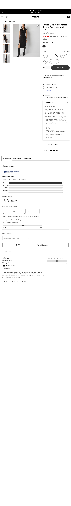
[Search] (64, 16)
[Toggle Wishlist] (37, 25)
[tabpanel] (35, 224)
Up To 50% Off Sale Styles (35, 10)
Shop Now (33, 12)
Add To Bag (60, 67)
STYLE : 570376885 (50, 106)
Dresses (12, 21)
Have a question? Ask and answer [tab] (22, 158)
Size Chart (67, 51)
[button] (68, 16)
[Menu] (2, 16)
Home (5, 21)
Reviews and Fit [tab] (6, 158)
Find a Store (50, 90)
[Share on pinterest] (57, 150)
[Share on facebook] (51, 150)
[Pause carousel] (69, 12)
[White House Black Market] (35, 17)
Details (45, 39)
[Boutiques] (7, 16)
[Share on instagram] (54, 150)
